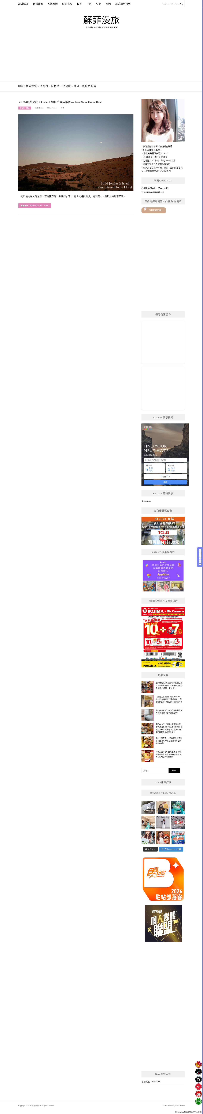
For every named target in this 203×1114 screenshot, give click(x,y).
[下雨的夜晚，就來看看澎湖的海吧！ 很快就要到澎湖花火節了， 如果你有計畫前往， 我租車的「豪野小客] (178, 807)
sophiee (39, 108)
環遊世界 (67, 4)
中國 (89, 4)
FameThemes (180, 1106)
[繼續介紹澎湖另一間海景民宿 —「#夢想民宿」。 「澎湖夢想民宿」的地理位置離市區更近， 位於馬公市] (148, 822)
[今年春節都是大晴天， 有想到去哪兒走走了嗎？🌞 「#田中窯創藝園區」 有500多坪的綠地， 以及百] (148, 837)
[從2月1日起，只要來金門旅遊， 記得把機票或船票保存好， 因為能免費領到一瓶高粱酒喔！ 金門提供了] (178, 837)
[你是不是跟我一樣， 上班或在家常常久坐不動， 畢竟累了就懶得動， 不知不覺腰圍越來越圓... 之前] (163, 807)
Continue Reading (39, 206)
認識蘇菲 (23, 4)
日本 (79, 4)
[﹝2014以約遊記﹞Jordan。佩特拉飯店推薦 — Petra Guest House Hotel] (75, 152)
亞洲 (98, 4)
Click (200, 557)
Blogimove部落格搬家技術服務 (188, 1112)
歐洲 (108, 4)
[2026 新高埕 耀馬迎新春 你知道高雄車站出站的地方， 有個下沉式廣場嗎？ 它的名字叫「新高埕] (178, 822)
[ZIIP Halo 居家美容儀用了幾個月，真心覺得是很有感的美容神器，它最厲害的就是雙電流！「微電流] (148, 807)
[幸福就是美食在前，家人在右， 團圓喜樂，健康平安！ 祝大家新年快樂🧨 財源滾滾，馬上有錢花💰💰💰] (163, 837)
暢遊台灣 (53, 4)
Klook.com (146, 501)
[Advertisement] (101, 58)
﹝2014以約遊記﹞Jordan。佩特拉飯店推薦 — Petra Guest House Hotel (60, 102)
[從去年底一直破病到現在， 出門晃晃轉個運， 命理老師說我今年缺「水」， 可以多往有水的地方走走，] (163, 822)
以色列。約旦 (25, 108)
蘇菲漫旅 (101, 20)
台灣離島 (38, 4)
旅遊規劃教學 (123, 4)
